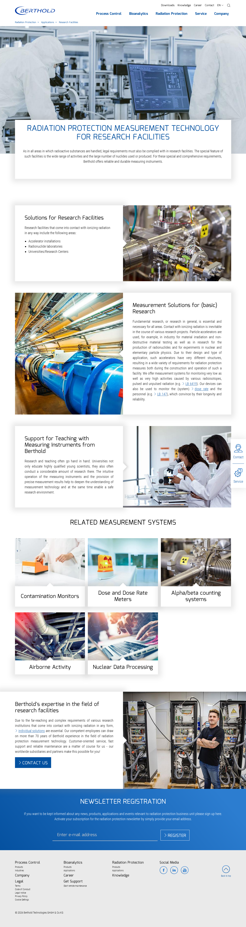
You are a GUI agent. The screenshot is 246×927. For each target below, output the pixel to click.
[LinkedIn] (174, 870)
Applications (47, 22)
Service (238, 481)
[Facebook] (163, 870)
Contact (209, 5)
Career (198, 5)
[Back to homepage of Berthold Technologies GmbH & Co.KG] (34, 11)
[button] (229, 5)
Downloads (168, 5)
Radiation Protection (25, 22)
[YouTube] (185, 870)
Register (177, 835)
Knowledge (184, 5)
